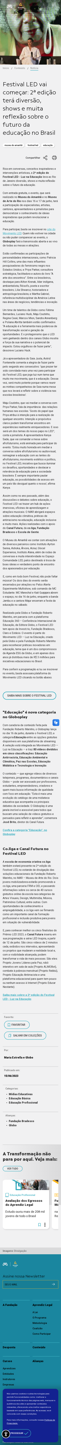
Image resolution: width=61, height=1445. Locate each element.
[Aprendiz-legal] (21, 6)
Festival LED (33, 145)
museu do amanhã (13, 145)
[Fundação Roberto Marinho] (9, 6)
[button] (39, 1225)
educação (48, 145)
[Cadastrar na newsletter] (53, 1284)
